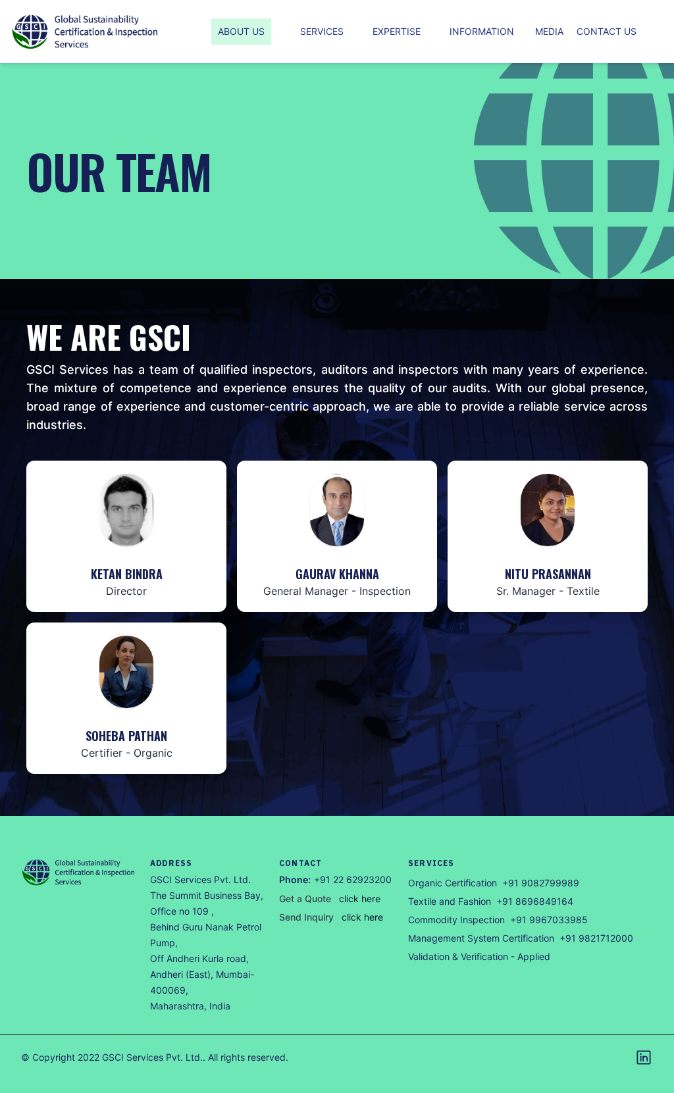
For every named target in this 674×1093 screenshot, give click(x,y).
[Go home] (79, 872)
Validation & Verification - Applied (479, 956)
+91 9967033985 (549, 919)
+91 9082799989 (540, 882)
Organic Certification (452, 882)
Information (482, 31)
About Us (241, 31)
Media (549, 31)
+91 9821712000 (596, 938)
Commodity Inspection (456, 919)
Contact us (606, 31)
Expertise (397, 31)
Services (322, 31)
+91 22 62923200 (353, 879)
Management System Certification (481, 938)
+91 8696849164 (534, 901)
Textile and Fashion (449, 901)
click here (359, 898)
